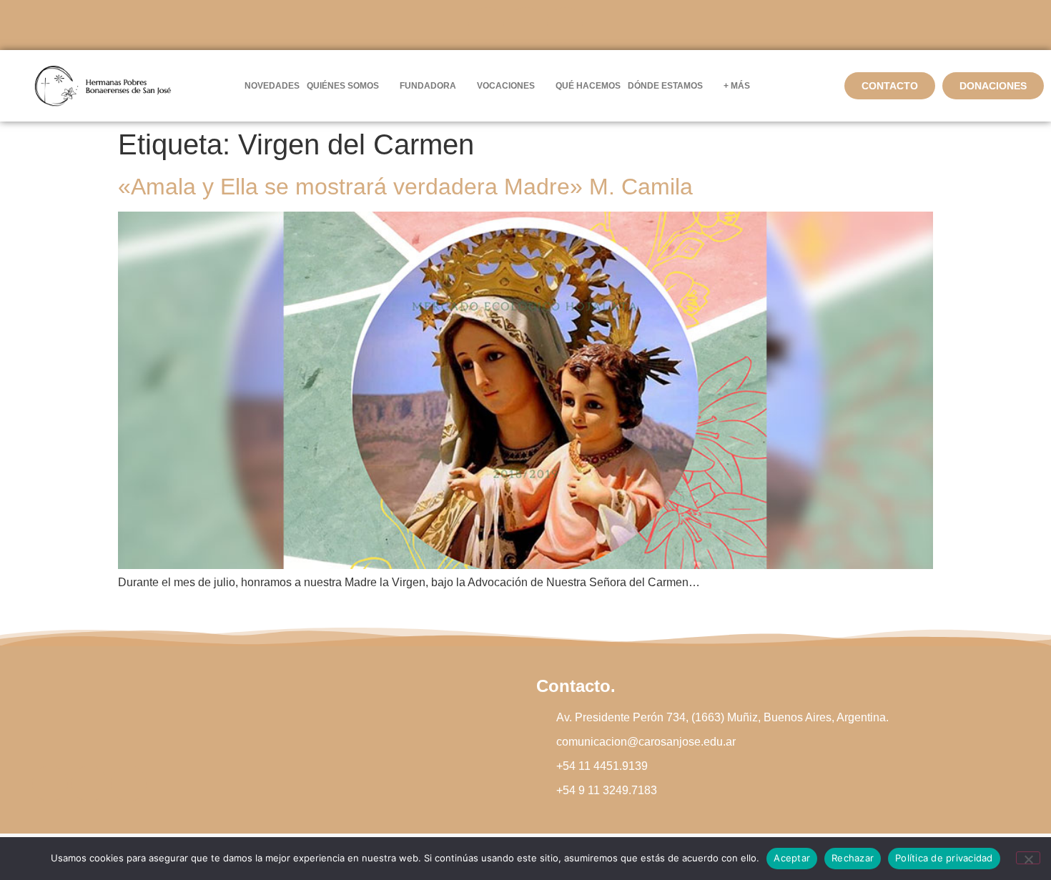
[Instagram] (525, 25)
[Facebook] (486, 25)
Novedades (272, 86)
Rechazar (853, 858)
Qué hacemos (588, 86)
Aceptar (792, 858)
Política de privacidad (944, 858)
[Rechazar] (1028, 857)
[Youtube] (565, 25)
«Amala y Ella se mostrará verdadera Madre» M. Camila (405, 186)
